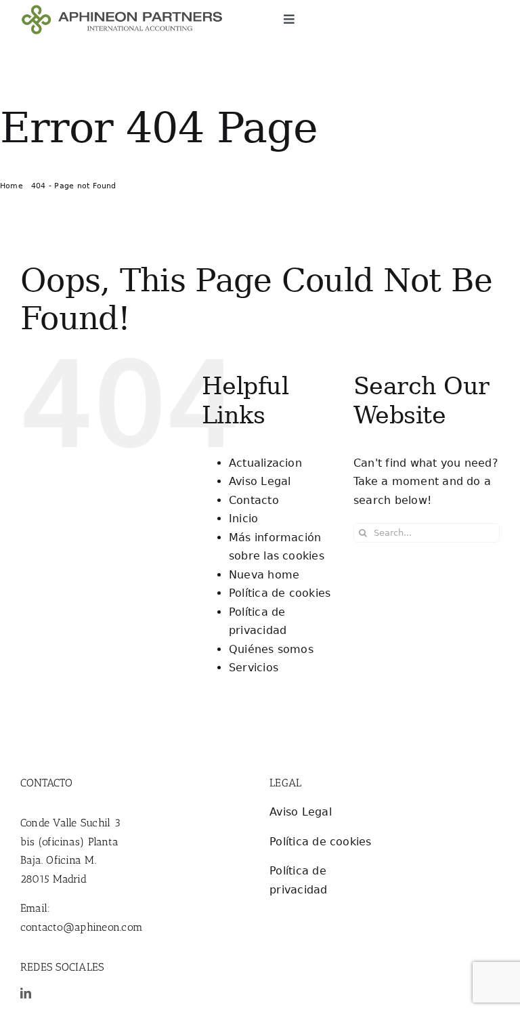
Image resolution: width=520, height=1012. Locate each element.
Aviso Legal (260, 481)
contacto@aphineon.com (81, 927)
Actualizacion (265, 463)
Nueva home (264, 574)
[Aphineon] (121, 9)
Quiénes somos (271, 649)
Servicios (253, 667)
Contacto (254, 500)
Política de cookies (280, 593)
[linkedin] (25, 993)
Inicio (243, 518)
